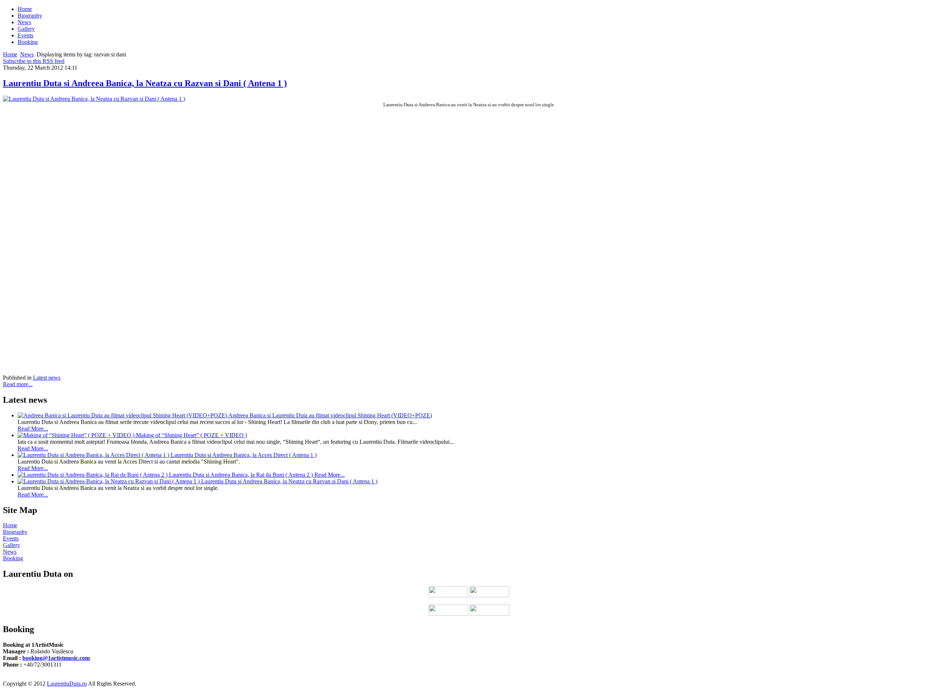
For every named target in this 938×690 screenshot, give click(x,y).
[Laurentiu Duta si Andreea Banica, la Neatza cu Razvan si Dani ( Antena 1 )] (94, 99)
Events (11, 538)
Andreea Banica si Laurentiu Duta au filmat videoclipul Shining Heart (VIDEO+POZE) (330, 415)
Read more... (18, 384)
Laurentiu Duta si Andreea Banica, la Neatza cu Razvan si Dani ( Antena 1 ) (145, 83)
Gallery (11, 545)
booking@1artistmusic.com (56, 658)
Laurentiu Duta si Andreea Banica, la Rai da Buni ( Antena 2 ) (241, 475)
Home (10, 54)
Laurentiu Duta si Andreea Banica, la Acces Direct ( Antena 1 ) (244, 455)
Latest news (46, 377)
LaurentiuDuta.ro (67, 683)
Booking (13, 558)
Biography (15, 532)
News (27, 54)
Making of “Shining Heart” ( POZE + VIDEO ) (191, 435)
